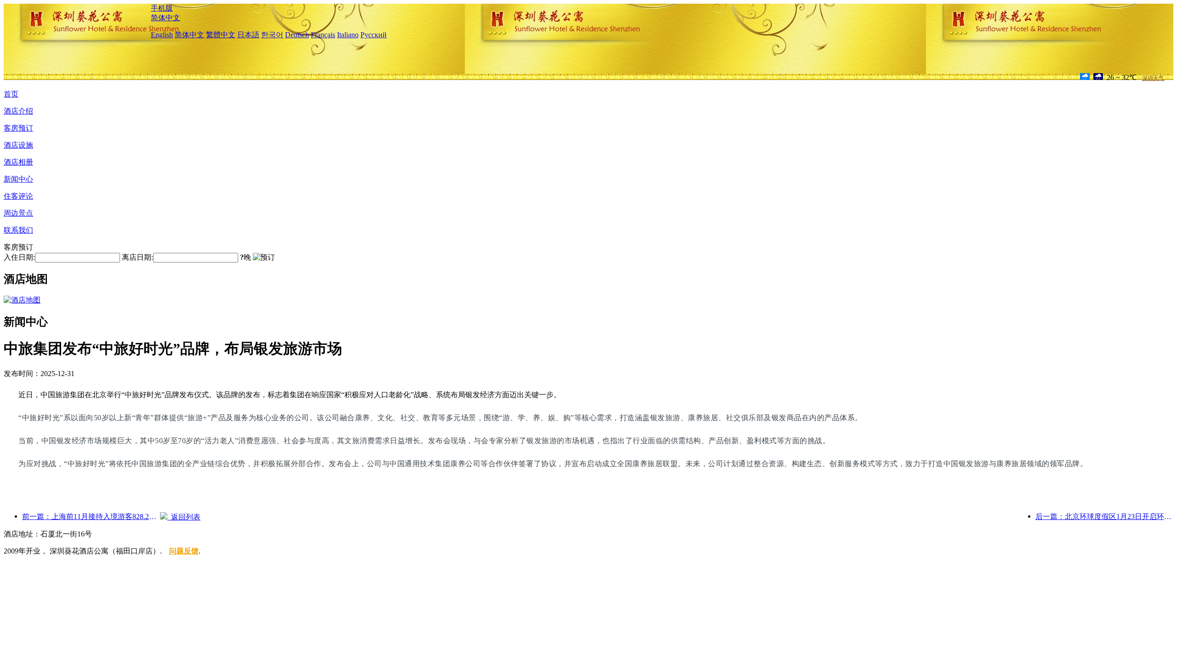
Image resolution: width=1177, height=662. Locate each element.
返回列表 (183, 517)
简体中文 (165, 18)
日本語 (248, 35)
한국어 (272, 35)
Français (323, 35)
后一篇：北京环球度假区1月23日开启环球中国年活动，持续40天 (1104, 516)
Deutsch (297, 35)
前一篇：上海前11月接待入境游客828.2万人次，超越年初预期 (91, 516)
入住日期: (19, 257)
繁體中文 (220, 35)
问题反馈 (184, 551)
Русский (373, 35)
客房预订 (18, 128)
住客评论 (18, 196)
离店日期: (137, 257)
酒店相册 (18, 162)
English (162, 35)
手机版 (162, 8)
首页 (11, 94)
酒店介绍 (18, 111)
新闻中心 (18, 179)
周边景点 (18, 213)
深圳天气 (1153, 78)
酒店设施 (18, 145)
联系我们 (18, 230)
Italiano (348, 35)
